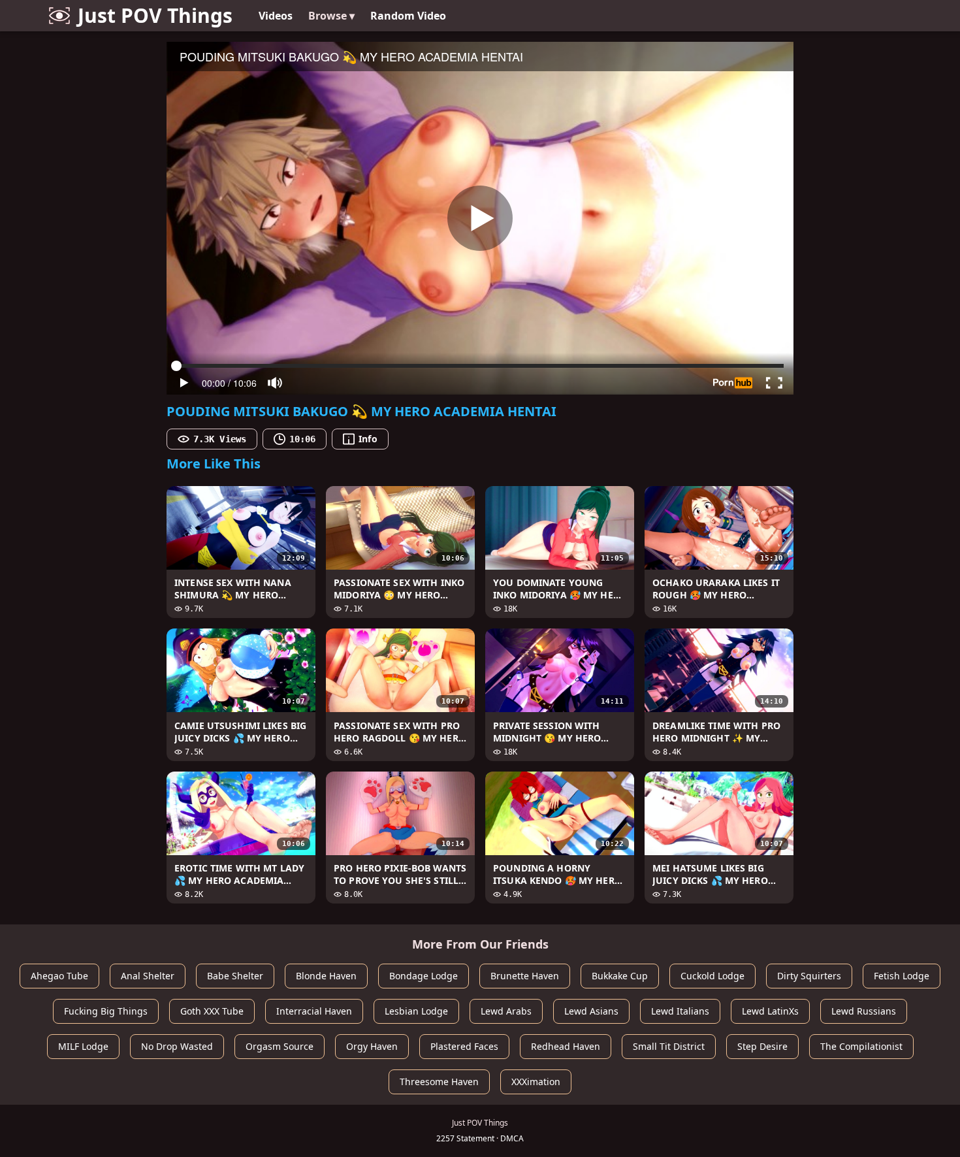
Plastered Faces (464, 1046)
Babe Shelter (235, 976)
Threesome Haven (439, 1081)
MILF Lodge (83, 1046)
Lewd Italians (680, 1011)
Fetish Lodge (901, 976)
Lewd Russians (863, 1011)
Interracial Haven (314, 1011)
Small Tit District (669, 1046)
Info (368, 438)
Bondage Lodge (423, 976)
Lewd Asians (591, 1011)
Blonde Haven (326, 976)
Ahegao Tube (59, 976)
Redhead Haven (565, 1046)
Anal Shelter (147, 976)
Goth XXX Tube (212, 1011)
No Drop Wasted (177, 1046)
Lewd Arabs (506, 1011)
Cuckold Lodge (712, 976)
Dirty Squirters (809, 976)
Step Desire (762, 1046)
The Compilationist (861, 1046)
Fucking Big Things (106, 1011)
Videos (276, 15)
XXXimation (535, 1081)
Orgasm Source (279, 1046)
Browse (331, 15)
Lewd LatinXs (770, 1011)
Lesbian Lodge (416, 1011)
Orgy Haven (372, 1046)
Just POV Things (155, 15)
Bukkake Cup (620, 976)
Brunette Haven (524, 976)
